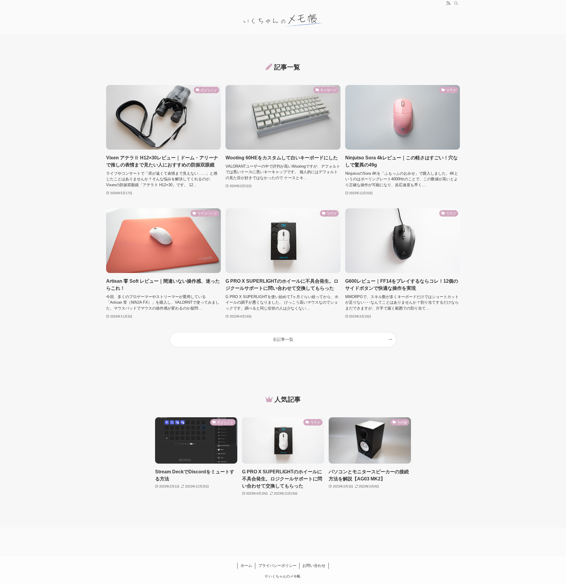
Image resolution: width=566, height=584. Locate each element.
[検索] (456, 3)
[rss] (448, 3)
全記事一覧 (283, 339)
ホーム (246, 565)
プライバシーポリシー (277, 565)
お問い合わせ (313, 565)
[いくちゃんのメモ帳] (283, 20)
